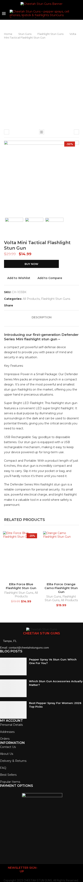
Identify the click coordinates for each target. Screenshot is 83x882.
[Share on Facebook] (15, 305)
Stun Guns (24, 33)
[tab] (41, 317)
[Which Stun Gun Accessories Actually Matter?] (13, 688)
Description (42, 317)
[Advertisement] (41, 82)
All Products (31, 299)
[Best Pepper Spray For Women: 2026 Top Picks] (13, 710)
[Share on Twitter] (19, 305)
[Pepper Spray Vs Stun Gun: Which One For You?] (13, 666)
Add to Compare (49, 278)
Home (8, 33)
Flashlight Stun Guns (50, 33)
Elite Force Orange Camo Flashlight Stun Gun (61, 588)
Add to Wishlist (18, 278)
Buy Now (31, 264)
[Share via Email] (28, 305)
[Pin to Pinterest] (24, 305)
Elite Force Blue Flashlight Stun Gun (21, 586)
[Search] (79, 14)
